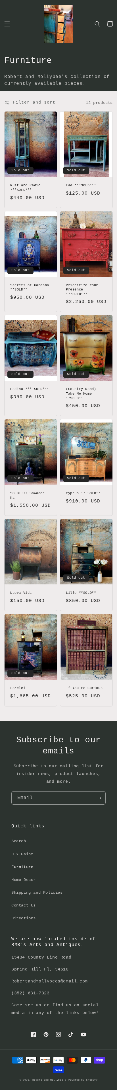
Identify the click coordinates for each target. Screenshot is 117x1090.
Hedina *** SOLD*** (29, 389)
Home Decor (23, 879)
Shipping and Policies (37, 892)
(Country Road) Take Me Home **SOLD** (81, 393)
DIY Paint (22, 854)
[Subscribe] (99, 798)
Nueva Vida (21, 593)
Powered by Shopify (83, 1080)
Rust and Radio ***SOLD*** (25, 188)
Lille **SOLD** (81, 593)
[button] (7, 24)
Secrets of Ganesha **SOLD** (29, 287)
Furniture (22, 867)
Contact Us (23, 905)
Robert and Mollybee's (49, 1080)
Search (18, 841)
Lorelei (17, 688)
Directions (23, 918)
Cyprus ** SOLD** (83, 493)
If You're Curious (84, 688)
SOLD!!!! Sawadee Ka (27, 495)
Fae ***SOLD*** (81, 185)
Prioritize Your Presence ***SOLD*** (82, 289)
